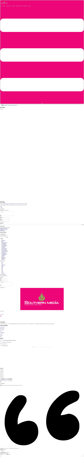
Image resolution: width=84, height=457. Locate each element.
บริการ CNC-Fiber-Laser (4, 242)
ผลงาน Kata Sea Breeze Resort (5, 251)
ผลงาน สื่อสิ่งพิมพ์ (4, 254)
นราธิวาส (3, 265)
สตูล (2, 272)
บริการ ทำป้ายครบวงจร (4, 243)
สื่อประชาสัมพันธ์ (2, 328)
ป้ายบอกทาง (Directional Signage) (4, 229)
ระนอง (2, 270)
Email (0, 218)
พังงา (2, 267)
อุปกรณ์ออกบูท (3, 259)
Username (1, 452)
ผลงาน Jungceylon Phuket (4, 250)
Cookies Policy (5, 380)
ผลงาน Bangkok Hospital (4, 245)
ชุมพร (2, 263)
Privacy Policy (1, 380)
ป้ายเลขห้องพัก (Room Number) (3, 228)
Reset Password (8, 454)
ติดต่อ (1, 336)
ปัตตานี (2, 266)
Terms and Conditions (10, 380)
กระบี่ (2, 262)
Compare (1, 384)
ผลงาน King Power (4, 252)
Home (2, 104)
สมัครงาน (3, 256)
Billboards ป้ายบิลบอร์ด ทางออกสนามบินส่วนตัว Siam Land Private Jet (9, 105)
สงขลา (2, 271)
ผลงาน (1, 331)
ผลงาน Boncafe (3, 247)
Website (1, 220)
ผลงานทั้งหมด (3, 255)
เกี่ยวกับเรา (1, 335)
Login (7, 453)
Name (1, 216)
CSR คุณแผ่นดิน (3, 240)
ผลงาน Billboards (3, 246)
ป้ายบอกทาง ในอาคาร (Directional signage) (5, 227)
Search (1, 223)
